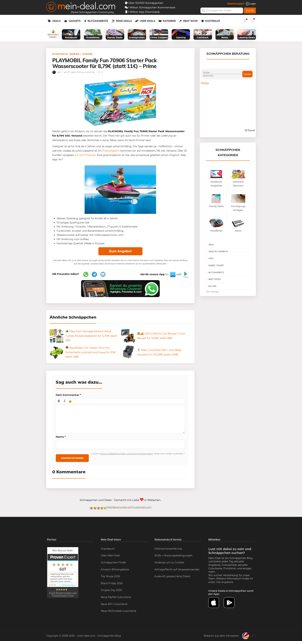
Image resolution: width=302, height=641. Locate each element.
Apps (211, 258)
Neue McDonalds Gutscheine (118, 610)
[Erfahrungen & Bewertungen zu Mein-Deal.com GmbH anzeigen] (62, 572)
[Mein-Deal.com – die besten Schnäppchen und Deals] (80, 7)
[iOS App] (172, 274)
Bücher (212, 286)
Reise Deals (124, 21)
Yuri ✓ (59, 72)
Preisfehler (229, 568)
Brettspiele (214, 279)
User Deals (147, 21)
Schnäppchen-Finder (113, 562)
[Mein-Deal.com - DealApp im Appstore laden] (216, 602)
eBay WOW (190, 21)
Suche (250, 10)
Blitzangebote (98, 21)
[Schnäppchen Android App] (185, 274)
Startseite (60, 54)
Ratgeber (169, 21)
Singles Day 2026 (111, 590)
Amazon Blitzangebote (115, 569)
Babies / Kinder (81, 54)
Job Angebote (224, 582)
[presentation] (58, 401)
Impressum (108, 548)
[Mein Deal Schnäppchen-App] (231, 602)
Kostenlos (212, 21)
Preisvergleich (111, 150)
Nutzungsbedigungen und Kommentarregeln (126, 453)
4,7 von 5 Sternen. (85, 155)
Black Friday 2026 (112, 583)
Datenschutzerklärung (168, 548)
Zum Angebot (120, 251)
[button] (59, 401)
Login (252, 3)
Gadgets (75, 21)
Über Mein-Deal (110, 555)
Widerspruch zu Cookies (169, 562)
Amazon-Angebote (218, 251)
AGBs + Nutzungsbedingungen (173, 555)
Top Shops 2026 (110, 576)
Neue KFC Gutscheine (114, 604)
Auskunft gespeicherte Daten (172, 576)
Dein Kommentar (68, 395)
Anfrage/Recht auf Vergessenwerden (176, 569)
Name (61, 436)
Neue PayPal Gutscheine (116, 597)
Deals (56, 21)
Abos (211, 244)
